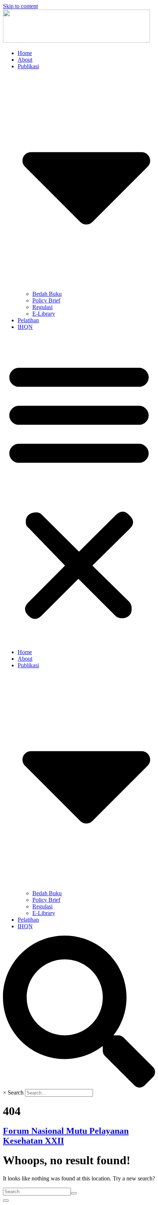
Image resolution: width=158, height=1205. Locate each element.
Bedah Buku (47, 294)
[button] (79, 489)
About (25, 60)
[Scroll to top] (6, 1200)
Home (25, 53)
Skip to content (20, 6)
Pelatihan (28, 320)
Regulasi (42, 307)
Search (16, 1092)
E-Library (43, 314)
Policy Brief (46, 300)
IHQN (25, 327)
